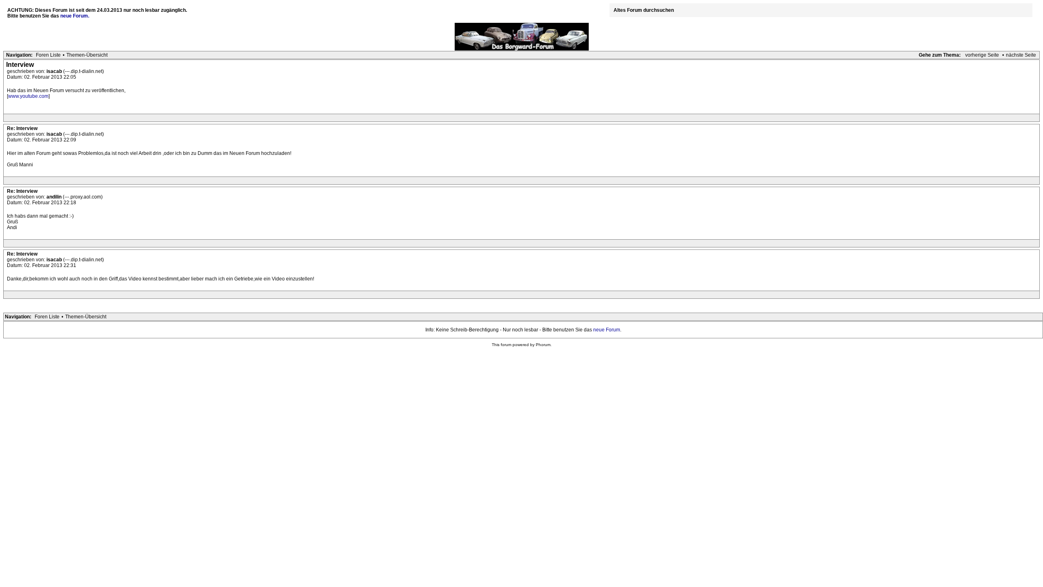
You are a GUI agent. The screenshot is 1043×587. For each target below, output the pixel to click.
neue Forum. (74, 16)
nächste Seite (1021, 55)
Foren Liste (48, 55)
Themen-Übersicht (87, 55)
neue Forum (606, 330)
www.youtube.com (28, 96)
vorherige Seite (982, 55)
